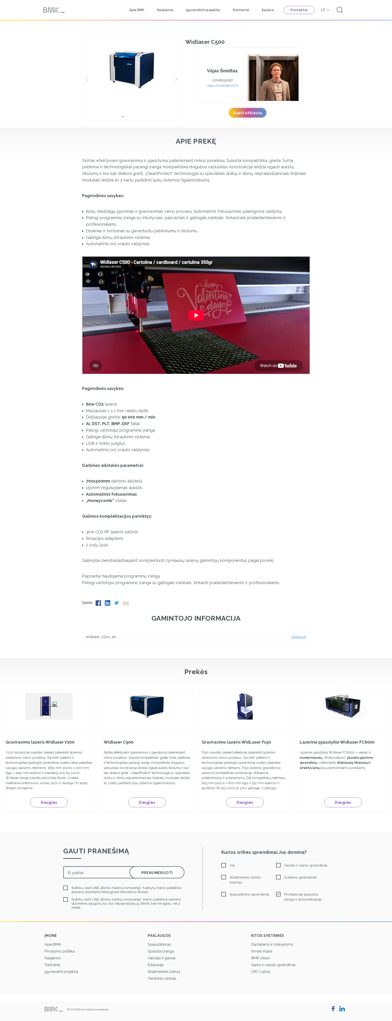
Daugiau (49, 802)
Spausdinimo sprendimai (249, 894)
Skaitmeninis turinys (164, 972)
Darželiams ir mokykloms (272, 944)
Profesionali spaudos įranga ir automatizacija (303, 897)
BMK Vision (260, 958)
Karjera (268, 10)
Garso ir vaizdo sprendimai (273, 965)
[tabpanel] (131, 69)
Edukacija (156, 965)
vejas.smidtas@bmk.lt (222, 85)
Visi (232, 865)
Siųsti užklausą (247, 113)
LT (323, 10)
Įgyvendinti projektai (203, 10)
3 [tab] (138, 118)
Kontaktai (299, 10)
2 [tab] (131, 118)
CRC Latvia (260, 972)
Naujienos (165, 10)
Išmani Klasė (261, 951)
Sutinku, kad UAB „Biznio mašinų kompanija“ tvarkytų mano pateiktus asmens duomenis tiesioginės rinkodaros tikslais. (126, 890)
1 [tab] (124, 118)
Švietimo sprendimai (300, 877)
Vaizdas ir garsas (162, 958)
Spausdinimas (159, 944)
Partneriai (241, 10)
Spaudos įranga (161, 951)
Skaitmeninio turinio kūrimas (245, 880)
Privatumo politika (59, 951)
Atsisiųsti (298, 637)
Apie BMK (136, 10)
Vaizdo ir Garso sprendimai (305, 865)
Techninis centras (162, 978)
